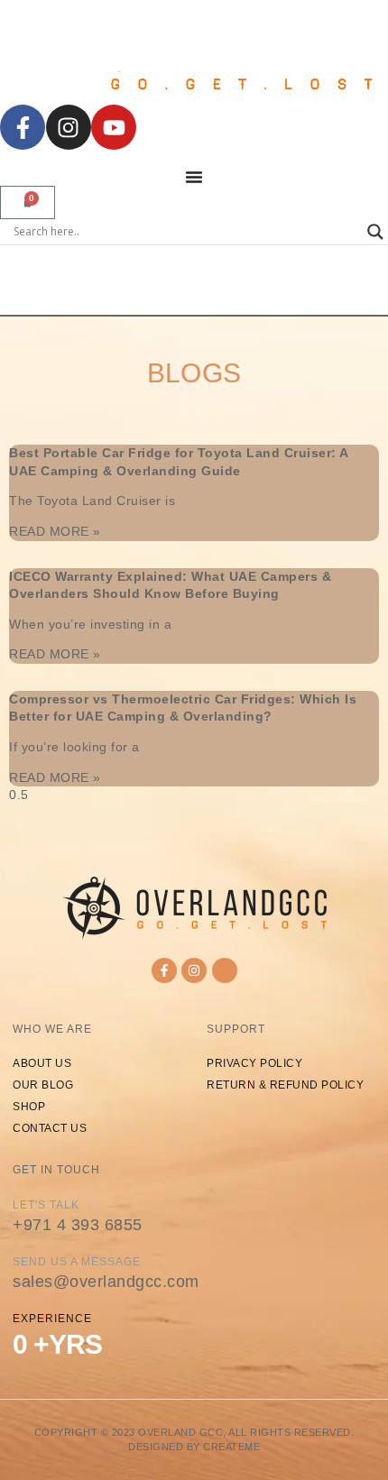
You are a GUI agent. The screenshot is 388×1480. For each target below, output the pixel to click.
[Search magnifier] (375, 231)
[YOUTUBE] (113, 127)
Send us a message (77, 1261)
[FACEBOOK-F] (22, 127)
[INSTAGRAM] (68, 127)
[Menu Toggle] (194, 177)
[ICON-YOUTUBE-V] (224, 970)
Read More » (55, 531)
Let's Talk (46, 1205)
